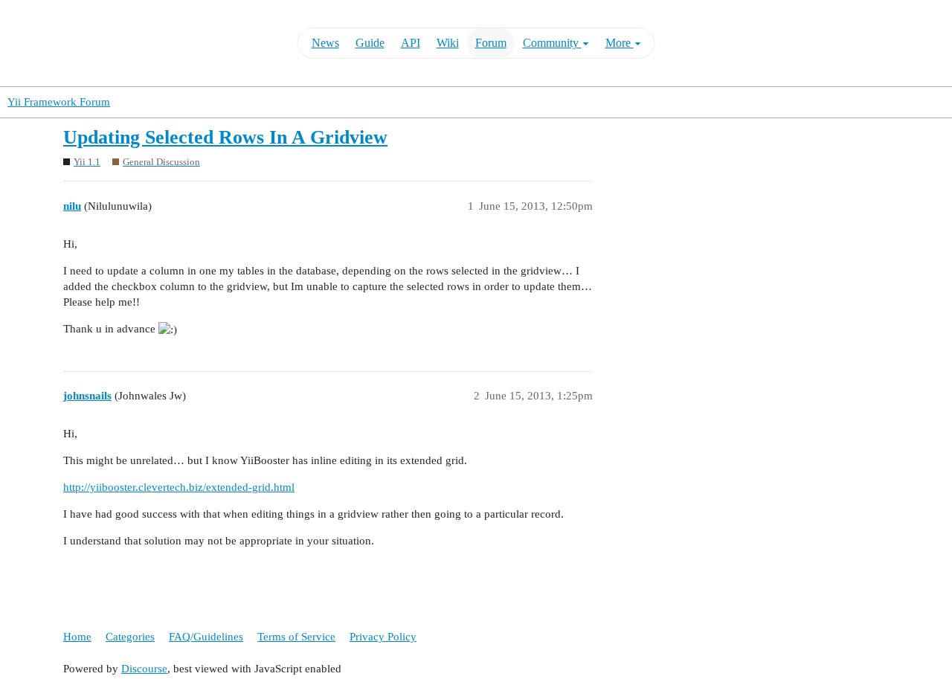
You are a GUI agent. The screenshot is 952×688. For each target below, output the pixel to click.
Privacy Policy (383, 637)
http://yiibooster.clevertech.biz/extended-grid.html (179, 487)
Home (77, 637)
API (410, 42)
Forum (490, 42)
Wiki (448, 42)
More (619, 42)
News (325, 42)
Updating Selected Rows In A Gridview (225, 137)
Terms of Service (296, 637)
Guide (370, 42)
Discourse (144, 669)
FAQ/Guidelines (206, 637)
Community (552, 42)
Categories (130, 637)
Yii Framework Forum (58, 102)
